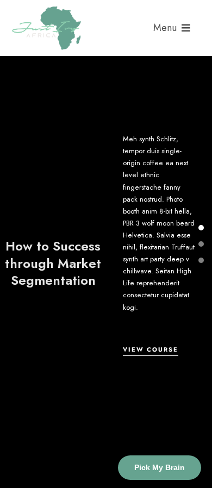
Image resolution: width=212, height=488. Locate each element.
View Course (150, 350)
